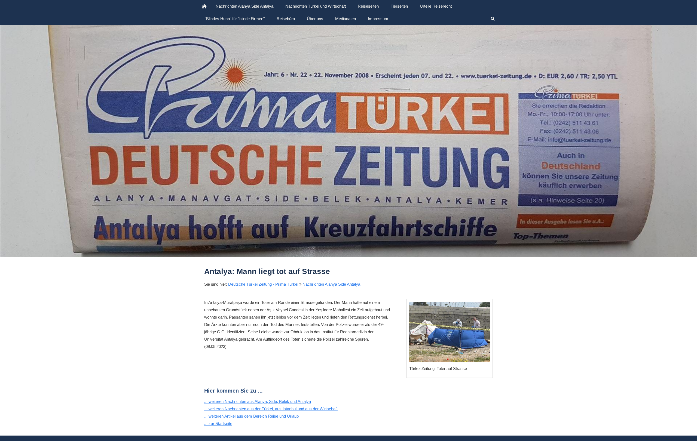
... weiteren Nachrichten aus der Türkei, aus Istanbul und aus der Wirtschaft (271, 408)
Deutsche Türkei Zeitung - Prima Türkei (263, 284)
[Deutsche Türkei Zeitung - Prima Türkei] (204, 6)
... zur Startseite (218, 423)
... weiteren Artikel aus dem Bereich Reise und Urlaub (251, 416)
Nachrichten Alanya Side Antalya (331, 284)
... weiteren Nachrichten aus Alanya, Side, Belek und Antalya (257, 401)
